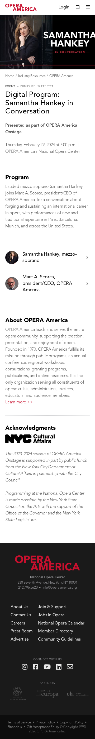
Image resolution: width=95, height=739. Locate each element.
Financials (15, 727)
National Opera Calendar (61, 623)
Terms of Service (19, 722)
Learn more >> (19, 402)
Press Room (22, 631)
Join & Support (52, 607)
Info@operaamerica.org (59, 587)
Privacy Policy (45, 722)
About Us (19, 607)
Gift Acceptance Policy (43, 727)
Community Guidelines (59, 639)
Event (10, 86)
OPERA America (61, 76)
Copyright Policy (71, 722)
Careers (18, 623)
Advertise (19, 639)
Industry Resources (31, 76)
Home (9, 76)
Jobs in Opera (51, 615)
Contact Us (21, 615)
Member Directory (55, 631)
